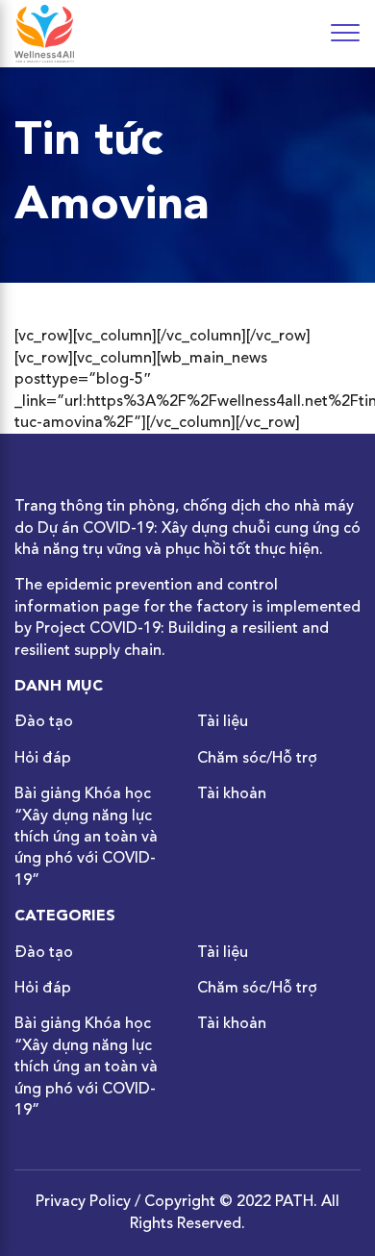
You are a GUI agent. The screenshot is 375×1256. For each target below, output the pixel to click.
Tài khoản (231, 794)
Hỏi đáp (42, 758)
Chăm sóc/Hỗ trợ (257, 758)
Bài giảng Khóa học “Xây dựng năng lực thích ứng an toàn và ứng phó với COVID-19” (86, 838)
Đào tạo (43, 722)
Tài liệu (222, 722)
